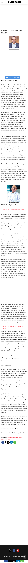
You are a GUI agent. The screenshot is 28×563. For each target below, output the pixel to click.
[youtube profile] (18, 550)
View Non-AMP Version (18, 556)
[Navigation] (2, 2)
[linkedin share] (11, 442)
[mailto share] (8, 442)
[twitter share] (5, 442)
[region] (14, 16)
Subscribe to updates (14, 77)
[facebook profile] (14, 550)
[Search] (25, 2)
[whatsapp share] (14, 442)
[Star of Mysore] (14, 1)
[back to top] (25, 557)
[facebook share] (2, 442)
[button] (6, 561)
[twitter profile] (10, 550)
